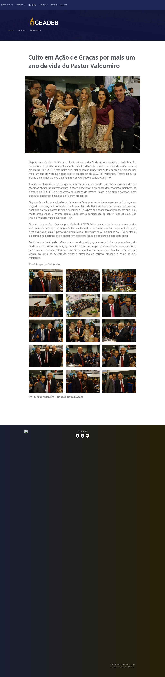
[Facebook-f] (77, 436)
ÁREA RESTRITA (35, 30)
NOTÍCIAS (21, 30)
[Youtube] (87, 436)
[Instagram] (82, 436)
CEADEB (11, 30)
